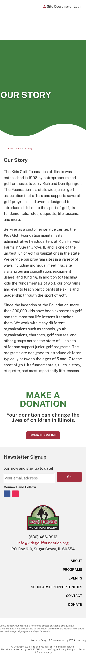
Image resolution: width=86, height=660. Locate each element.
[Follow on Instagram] (15, 493)
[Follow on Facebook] (7, 493)
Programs (72, 570)
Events (75, 578)
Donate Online (43, 435)
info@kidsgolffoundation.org (43, 543)
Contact (74, 596)
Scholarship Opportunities (56, 587)
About (76, 561)
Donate (75, 605)
